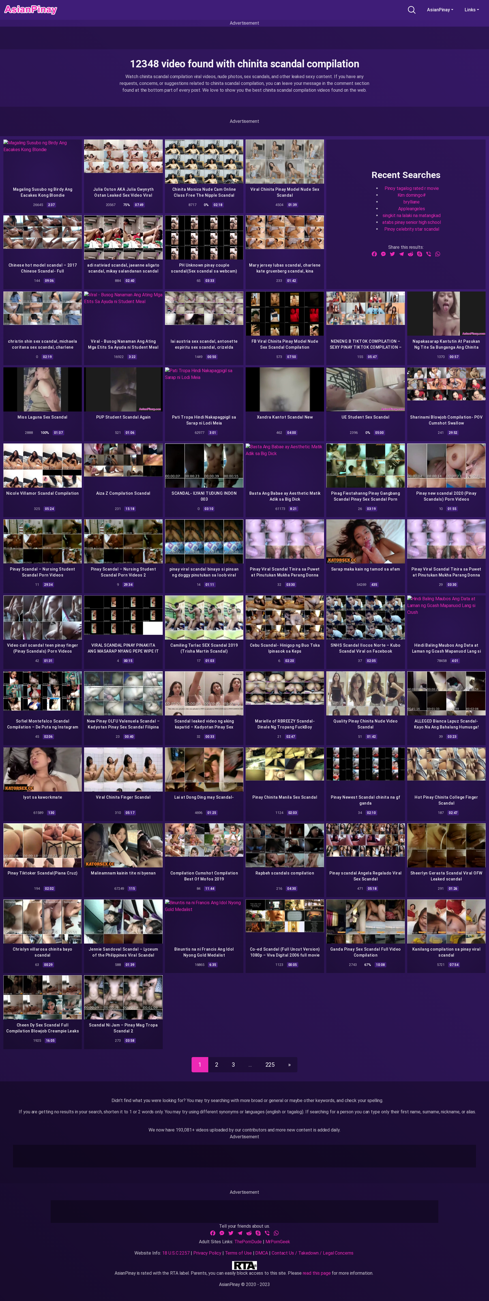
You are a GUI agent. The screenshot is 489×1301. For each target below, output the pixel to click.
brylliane (412, 201)
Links (470, 9)
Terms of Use (238, 1253)
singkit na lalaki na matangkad (412, 215)
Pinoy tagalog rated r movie (412, 188)
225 (270, 1064)
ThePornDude (248, 1241)
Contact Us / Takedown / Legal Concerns (312, 1253)
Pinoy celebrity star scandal (411, 229)
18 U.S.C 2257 (176, 1253)
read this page (317, 1273)
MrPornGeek (277, 1241)
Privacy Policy (207, 1253)
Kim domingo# (412, 195)
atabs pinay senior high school (411, 222)
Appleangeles (411, 208)
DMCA (261, 1253)
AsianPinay (438, 9)
